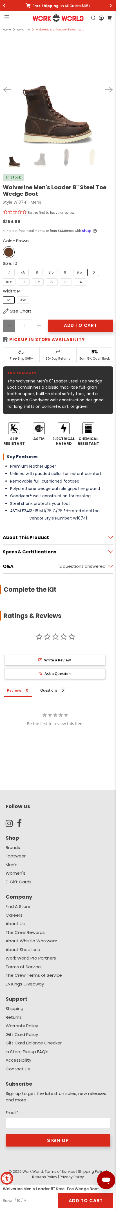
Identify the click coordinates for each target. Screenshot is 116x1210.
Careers (14, 915)
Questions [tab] (48, 690)
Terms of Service (23, 967)
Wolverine (23, 29)
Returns (14, 1017)
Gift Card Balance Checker (34, 1043)
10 (93, 272)
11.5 (38, 282)
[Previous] (7, 89)
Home (7, 29)
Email (12, 1113)
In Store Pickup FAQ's (27, 1052)
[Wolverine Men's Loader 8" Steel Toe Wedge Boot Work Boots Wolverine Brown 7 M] (58, 89)
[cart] (109, 18)
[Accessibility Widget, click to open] (7, 1178)
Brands (13, 847)
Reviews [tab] (14, 690)
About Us (15, 924)
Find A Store (18, 906)
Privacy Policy (72, 1176)
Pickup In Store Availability (47, 339)
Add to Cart (86, 1200)
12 (51, 282)
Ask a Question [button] (57, 673)
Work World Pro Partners (31, 958)
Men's (11, 865)
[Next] (109, 89)
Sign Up (58, 1140)
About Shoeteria (23, 949)
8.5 (51, 272)
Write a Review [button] (57, 660)
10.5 (9, 282)
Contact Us (18, 1069)
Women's (15, 873)
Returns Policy (44, 1176)
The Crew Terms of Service (34, 975)
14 (80, 282)
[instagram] (11, 823)
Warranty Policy (22, 1026)
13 (66, 282)
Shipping (14, 1008)
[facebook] (22, 823)
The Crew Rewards (25, 932)
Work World (33, 1171)
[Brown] (9, 252)
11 (24, 282)
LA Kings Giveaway (25, 984)
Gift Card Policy (22, 1034)
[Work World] (58, 18)
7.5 (22, 272)
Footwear (16, 856)
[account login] (101, 18)
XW (23, 300)
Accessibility (18, 1060)
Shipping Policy (91, 1171)
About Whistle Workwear (31, 941)
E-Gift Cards (19, 882)
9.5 (79, 272)
